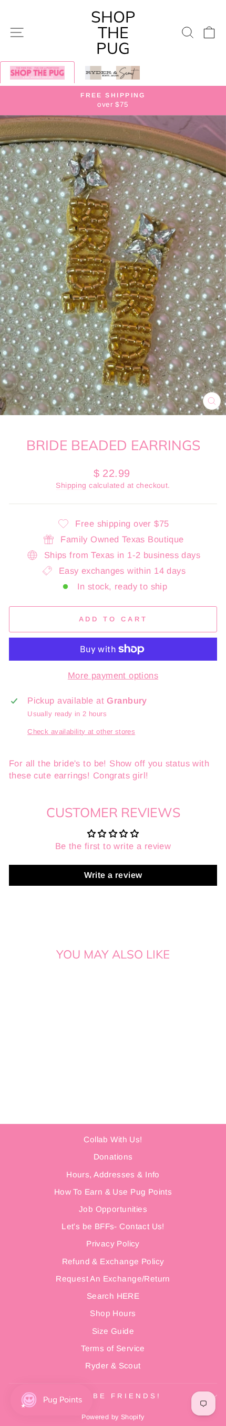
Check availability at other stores (81, 732)
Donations (113, 1156)
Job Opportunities (113, 1209)
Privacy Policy (113, 1243)
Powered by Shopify (112, 1417)
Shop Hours (113, 1313)
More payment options (113, 676)
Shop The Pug (113, 32)
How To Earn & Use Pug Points (113, 1191)
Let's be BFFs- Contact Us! (113, 1226)
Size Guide (113, 1331)
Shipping (71, 485)
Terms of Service (113, 1348)
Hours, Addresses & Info (113, 1174)
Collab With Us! (113, 1139)
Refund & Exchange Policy (113, 1261)
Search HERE (113, 1295)
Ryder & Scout (112, 1365)
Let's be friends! (110, 1396)
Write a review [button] (113, 875)
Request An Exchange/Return (113, 1278)
